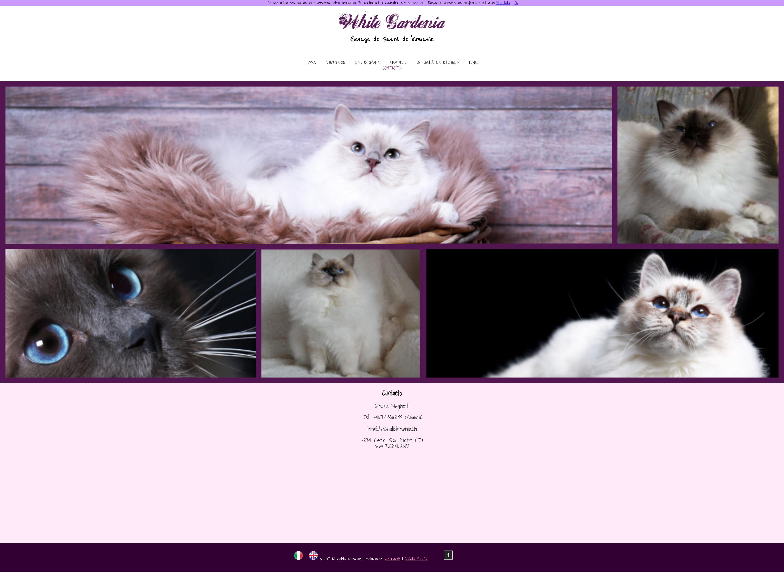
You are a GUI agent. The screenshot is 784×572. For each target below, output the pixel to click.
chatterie (335, 63)
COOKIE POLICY (416, 559)
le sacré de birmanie (438, 63)
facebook (448, 555)
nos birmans (367, 63)
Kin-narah (392, 559)
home (311, 63)
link (473, 63)
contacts (392, 68)
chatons (398, 63)
